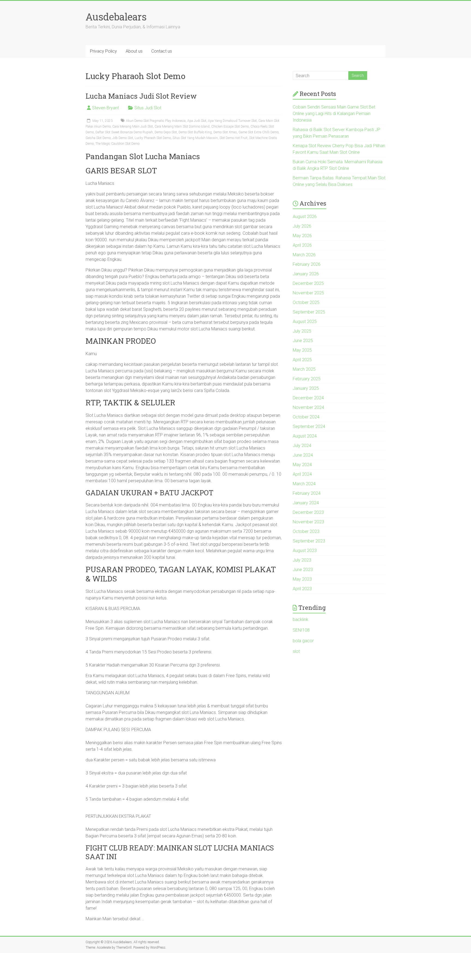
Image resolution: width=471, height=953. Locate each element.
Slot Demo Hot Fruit (233, 138)
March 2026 (304, 254)
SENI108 (301, 630)
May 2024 (302, 464)
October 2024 (306, 417)
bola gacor (303, 640)
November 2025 (308, 292)
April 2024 (302, 474)
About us (134, 51)
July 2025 (302, 331)
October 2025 (306, 302)
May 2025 (302, 350)
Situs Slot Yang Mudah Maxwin (195, 138)
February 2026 (307, 264)
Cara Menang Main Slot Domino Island (182, 126)
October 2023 (306, 531)
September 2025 (309, 312)
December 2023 (308, 512)
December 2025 (308, 283)
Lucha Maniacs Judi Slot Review (141, 96)
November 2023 (308, 521)
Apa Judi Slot (196, 121)
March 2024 (304, 483)
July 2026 (302, 226)
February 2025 (307, 378)
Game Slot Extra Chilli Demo (258, 132)
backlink (300, 619)
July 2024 (302, 445)
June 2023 (303, 569)
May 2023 (302, 579)
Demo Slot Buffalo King (195, 132)
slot (296, 651)
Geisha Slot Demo (98, 138)
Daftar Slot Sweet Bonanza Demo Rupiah (124, 132)
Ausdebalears (116, 16)
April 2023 (302, 588)
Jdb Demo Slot (122, 138)
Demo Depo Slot (166, 132)
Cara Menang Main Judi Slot (132, 126)
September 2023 (309, 541)
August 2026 (305, 216)
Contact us (161, 51)
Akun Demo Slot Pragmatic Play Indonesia (156, 121)
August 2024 (305, 436)
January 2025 (306, 388)
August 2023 (305, 550)
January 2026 (306, 273)
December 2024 (308, 397)
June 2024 (303, 455)
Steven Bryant (105, 107)
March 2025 (304, 369)
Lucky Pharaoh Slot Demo (153, 138)
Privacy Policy (103, 51)
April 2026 (302, 245)
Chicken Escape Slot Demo (230, 126)
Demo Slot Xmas (225, 132)
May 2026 (302, 235)
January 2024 (306, 502)
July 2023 (302, 560)
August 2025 (305, 321)
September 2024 (309, 426)
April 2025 (302, 359)
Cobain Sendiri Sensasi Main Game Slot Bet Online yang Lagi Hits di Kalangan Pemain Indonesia (334, 113)
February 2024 (307, 493)
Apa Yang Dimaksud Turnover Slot (232, 121)
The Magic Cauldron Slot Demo (117, 144)
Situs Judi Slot (147, 107)
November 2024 (308, 407)
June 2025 (303, 340)
